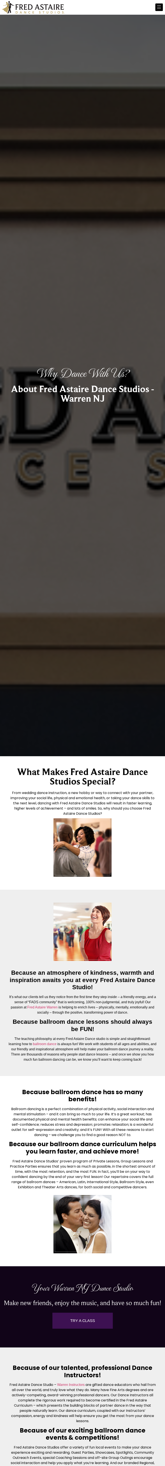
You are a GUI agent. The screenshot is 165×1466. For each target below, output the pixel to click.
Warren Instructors (71, 1385)
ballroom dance (45, 1044)
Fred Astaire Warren (42, 1007)
